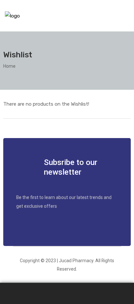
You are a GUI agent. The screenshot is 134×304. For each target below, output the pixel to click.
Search (67, 293)
